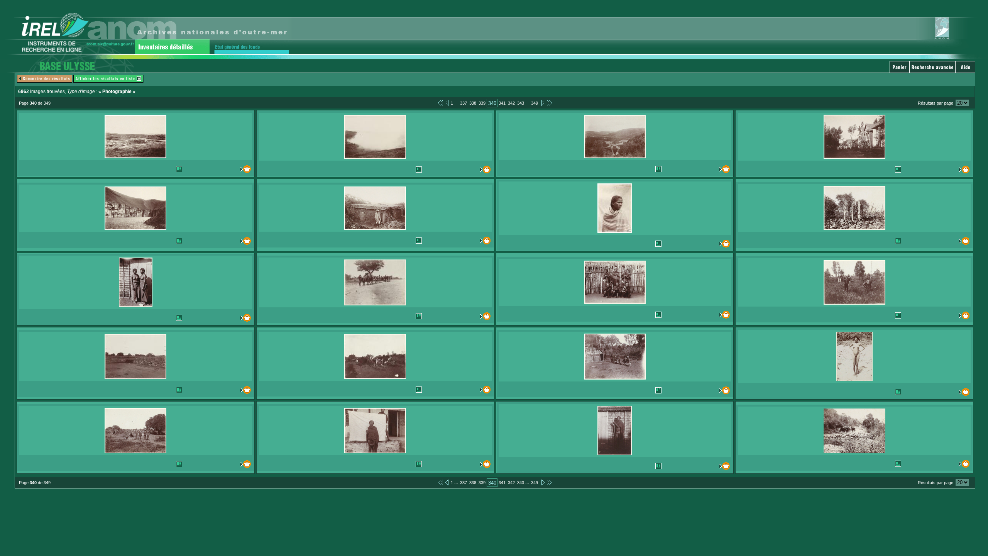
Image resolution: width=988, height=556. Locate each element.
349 (534, 103)
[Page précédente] (447, 102)
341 (502, 103)
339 (482, 103)
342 (511, 103)
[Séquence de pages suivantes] (549, 102)
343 (520, 103)
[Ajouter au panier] (237, 169)
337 (463, 103)
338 (472, 103)
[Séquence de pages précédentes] (440, 102)
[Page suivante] (542, 102)
